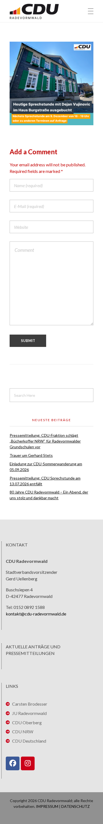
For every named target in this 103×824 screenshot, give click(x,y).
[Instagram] (28, 763)
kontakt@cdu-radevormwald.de (36, 613)
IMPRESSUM (47, 806)
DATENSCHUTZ (75, 806)
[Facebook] (13, 763)
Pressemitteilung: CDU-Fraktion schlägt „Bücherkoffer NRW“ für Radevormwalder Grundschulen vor (45, 441)
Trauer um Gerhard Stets (31, 455)
